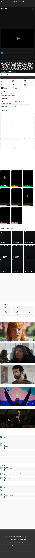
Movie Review (6, 436)
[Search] (23, 1)
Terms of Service (19, 539)
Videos (25, 536)
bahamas (15, 106)
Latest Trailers (3, 320)
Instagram (29, 308)
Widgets (24, 543)
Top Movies (3, 465)
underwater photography (4, 106)
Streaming (13, 536)
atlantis (12, 106)
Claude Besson (11, 100)
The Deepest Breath (3, 185)
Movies (7, 536)
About (9, 539)
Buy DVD (14, 95)
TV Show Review (6, 446)
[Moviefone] (6, 1)
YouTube (6, 312)
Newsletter (22, 543)
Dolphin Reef (13, 185)
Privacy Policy (24, 539)
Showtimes (17, 536)
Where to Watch (5, 74)
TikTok (20, 543)
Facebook (1, 58)
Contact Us (12, 539)
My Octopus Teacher (26, 185)
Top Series (3, 483)
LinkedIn (17, 312)
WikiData (9, 103)
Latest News (3, 110)
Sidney (2, 222)
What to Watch (21, 536)
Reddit (4, 58)
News (27, 536)
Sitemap (15, 539)
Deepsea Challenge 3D (15, 222)
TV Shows (10, 536)
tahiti (9, 106)
